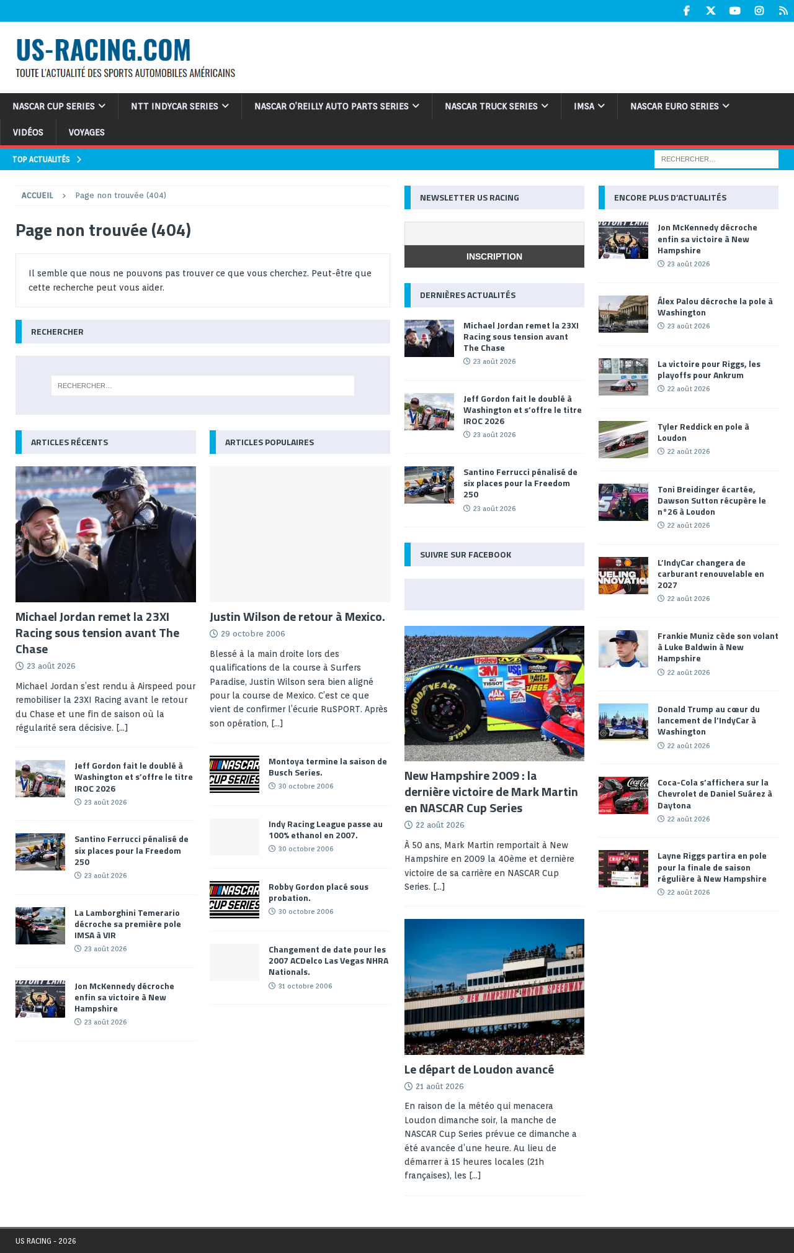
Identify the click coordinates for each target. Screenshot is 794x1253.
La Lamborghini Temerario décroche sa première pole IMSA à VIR (127, 923)
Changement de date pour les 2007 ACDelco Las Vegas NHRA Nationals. (328, 960)
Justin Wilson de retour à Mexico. (297, 616)
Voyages (87, 132)
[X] (710, 11)
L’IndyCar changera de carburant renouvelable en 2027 (711, 573)
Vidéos (28, 132)
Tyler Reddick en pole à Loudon (703, 432)
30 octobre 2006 (306, 786)
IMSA (584, 106)
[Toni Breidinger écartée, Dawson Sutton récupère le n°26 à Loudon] (623, 502)
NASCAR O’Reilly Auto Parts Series (331, 106)
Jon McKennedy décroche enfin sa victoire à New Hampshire (124, 997)
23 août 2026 (51, 666)
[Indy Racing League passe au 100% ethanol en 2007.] (234, 837)
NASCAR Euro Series (674, 106)
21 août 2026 (440, 1086)
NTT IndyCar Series (174, 106)
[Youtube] (735, 11)
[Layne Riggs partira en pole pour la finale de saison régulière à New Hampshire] (623, 868)
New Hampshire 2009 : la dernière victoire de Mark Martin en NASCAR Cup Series (491, 791)
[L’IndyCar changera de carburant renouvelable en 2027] (623, 575)
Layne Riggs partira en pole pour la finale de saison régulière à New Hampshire (712, 866)
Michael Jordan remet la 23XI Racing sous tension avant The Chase (97, 632)
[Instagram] (759, 11)
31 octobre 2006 (305, 986)
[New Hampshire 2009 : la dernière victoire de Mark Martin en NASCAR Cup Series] (494, 693)
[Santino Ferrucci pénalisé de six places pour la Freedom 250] (40, 852)
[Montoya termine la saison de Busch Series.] (234, 774)
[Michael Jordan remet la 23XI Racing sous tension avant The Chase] (106, 534)
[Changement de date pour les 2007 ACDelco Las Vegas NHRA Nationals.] (234, 962)
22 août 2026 (440, 825)
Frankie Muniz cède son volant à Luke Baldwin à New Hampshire (718, 646)
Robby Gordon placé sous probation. (318, 892)
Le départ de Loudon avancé (479, 1069)
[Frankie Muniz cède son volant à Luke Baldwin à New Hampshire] (623, 648)
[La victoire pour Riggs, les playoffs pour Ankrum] (623, 377)
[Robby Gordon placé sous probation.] (234, 899)
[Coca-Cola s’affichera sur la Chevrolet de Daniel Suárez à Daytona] (623, 795)
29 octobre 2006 (253, 633)
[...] (277, 723)
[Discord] (783, 11)
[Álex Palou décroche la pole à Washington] (623, 314)
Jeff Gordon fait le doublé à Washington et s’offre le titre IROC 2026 (133, 776)
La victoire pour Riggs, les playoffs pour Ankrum (709, 369)
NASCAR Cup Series (53, 106)
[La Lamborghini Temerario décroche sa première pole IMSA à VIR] (40, 925)
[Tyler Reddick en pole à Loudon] (623, 439)
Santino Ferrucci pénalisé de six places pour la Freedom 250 (131, 849)
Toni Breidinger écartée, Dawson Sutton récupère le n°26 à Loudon (712, 500)
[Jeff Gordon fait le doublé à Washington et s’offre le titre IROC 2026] (40, 778)
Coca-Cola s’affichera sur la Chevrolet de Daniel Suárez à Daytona (715, 793)
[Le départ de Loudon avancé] (494, 986)
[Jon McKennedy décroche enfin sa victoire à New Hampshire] (40, 999)
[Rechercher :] (716, 158)
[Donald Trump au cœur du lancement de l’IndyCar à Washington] (623, 722)
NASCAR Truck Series (491, 106)
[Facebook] (686, 11)
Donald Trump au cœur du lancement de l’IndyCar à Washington (709, 720)
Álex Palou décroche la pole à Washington (715, 306)
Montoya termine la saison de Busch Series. (328, 766)
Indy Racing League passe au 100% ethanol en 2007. (326, 829)
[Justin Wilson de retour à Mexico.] (300, 534)
